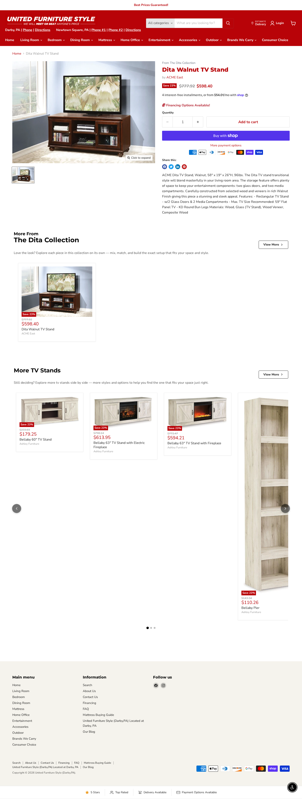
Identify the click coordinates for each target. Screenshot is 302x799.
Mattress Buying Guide (98, 715)
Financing (89, 703)
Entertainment (160, 40)
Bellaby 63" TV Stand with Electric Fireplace (119, 445)
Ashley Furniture (29, 444)
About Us (89, 691)
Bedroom (55, 40)
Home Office (131, 40)
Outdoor (212, 40)
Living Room (30, 40)
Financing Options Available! (187, 105)
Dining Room (80, 40)
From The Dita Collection (178, 63)
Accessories (188, 40)
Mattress (105, 40)
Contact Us (90, 697)
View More (271, 244)
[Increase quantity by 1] (198, 122)
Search (87, 685)
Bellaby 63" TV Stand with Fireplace (194, 443)
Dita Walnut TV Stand (38, 329)
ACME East (174, 77)
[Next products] (285, 508)
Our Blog (89, 732)
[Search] (228, 23)
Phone (27, 30)
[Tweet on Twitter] (171, 166)
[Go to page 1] (147, 628)
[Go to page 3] (155, 628)
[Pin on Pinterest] (184, 166)
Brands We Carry (240, 40)
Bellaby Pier (250, 608)
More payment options (225, 145)
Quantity (168, 112)
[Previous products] (16, 508)
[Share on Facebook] (164, 166)
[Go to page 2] (151, 628)
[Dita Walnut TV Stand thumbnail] (23, 175)
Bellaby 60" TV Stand (36, 439)
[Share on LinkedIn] (177, 166)
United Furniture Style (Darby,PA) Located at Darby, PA (45, 767)
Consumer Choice (275, 40)
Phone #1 (98, 30)
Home (9, 40)
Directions (42, 30)
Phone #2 (115, 30)
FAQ (86, 709)
